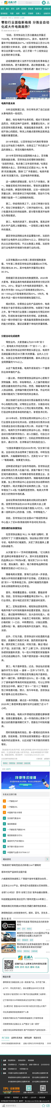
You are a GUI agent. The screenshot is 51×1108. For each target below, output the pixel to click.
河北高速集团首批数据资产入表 (16, 1012)
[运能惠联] (11, 1088)
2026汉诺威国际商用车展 (10, 1043)
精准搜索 (31, 1060)
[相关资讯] (47, 859)
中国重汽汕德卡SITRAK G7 (18, 852)
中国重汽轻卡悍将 (14, 813)
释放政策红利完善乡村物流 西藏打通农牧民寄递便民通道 (25, 906)
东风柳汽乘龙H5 (14, 818)
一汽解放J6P (12, 801)
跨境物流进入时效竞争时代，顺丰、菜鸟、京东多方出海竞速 (25, 913)
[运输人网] (10, 3)
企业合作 (33, 1097)
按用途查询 (21, 1060)
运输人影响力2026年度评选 (33, 1043)
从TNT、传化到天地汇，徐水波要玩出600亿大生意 (23, 988)
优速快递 (34, 951)
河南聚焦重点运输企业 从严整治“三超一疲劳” (21, 1024)
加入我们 (25, 1097)
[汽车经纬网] (16, 1092)
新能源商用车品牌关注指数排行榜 (19, 1077)
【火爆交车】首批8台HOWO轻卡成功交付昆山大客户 (24, 1006)
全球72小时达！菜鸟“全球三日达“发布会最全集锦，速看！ (25, 892)
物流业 (5, 763)
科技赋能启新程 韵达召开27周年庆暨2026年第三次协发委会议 (25, 899)
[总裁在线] (7, 1092)
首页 (9, 18)
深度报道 (16, 18)
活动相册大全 (12, 1069)
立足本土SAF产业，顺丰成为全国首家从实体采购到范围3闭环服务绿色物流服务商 (25, 886)
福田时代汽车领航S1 (15, 841)
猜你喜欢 (6, 918)
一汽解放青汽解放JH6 (16, 830)
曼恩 (31, 940)
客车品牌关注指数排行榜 (40, 1073)
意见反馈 (42, 1097)
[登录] (48, 2)
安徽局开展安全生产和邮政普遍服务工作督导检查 (23, 1018)
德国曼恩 (25, 940)
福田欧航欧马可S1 (14, 835)
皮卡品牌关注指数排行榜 (40, 1081)
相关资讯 (7, 859)
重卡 (18, 940)
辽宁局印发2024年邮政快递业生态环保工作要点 (22, 1000)
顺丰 (18, 929)
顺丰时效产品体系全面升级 (14, 872)
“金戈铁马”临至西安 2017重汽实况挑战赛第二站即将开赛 (25, 994)
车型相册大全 (24, 1069)
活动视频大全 (12, 1064)
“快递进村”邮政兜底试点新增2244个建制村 (21, 865)
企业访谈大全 (45, 1064)
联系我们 (16, 1097)
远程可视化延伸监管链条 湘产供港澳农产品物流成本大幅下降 (25, 1030)
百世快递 (19, 763)
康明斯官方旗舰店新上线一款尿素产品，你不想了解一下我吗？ (25, 982)
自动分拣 (27, 763)
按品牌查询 (11, 1060)
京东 (23, 929)
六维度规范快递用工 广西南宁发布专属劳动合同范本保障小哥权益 (25, 879)
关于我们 (7, 1097)
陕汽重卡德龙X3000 (15, 847)
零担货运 (12, 763)
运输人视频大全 (34, 1064)
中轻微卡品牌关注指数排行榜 (17, 1073)
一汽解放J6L (12, 807)
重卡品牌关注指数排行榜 (40, 1077)
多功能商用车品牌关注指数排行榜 (19, 1081)
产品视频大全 (23, 1064)
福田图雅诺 (11, 824)
